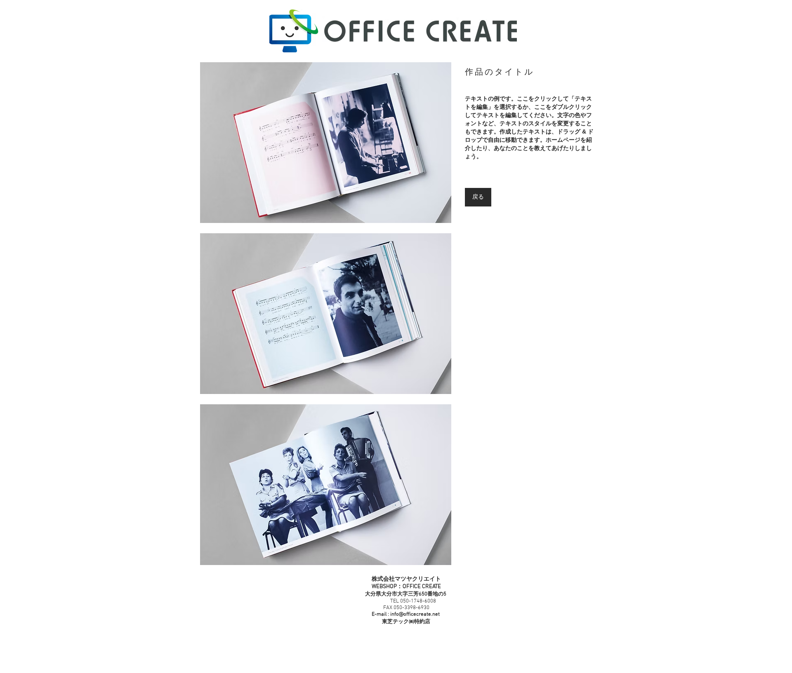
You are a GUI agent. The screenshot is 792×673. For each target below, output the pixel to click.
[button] (325, 142)
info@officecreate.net (415, 614)
